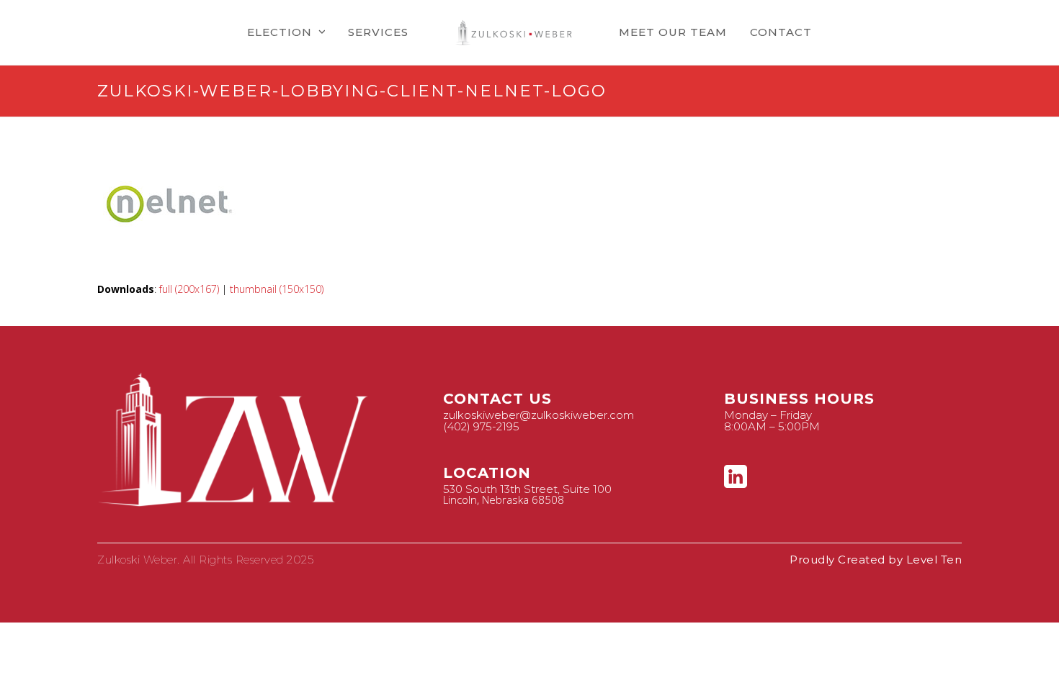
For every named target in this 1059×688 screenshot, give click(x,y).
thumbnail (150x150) (276, 289)
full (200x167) (189, 289)
